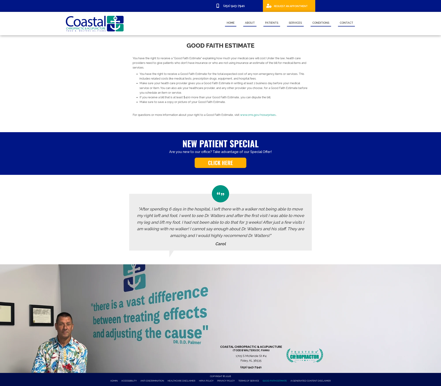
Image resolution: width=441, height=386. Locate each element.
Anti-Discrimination (152, 380)
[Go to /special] (289, 6)
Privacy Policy (226, 380)
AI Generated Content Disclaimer (310, 380)
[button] (220, 163)
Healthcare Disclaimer (181, 380)
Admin (114, 380)
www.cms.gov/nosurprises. (257, 115)
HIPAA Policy (206, 380)
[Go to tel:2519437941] (237, 6)
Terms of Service (248, 380)
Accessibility (129, 380)
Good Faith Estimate (275, 380)
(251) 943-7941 (251, 367)
